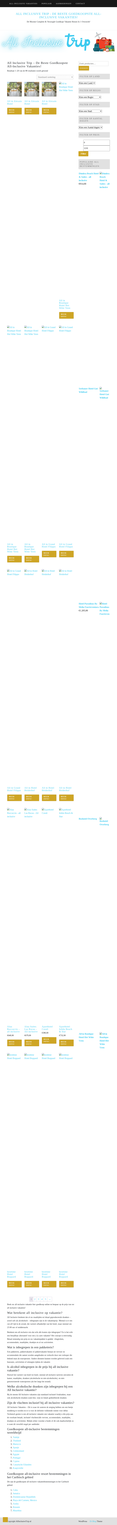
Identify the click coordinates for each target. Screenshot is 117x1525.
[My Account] (109, 4)
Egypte (16, 1454)
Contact (80, 3)
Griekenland (18, 1451)
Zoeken (84, 68)
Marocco (17, 1444)
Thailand (17, 1440)
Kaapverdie (18, 1468)
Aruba (16, 1503)
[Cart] (106, 4)
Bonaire (16, 1507)
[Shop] (102, 4)
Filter (83, 153)
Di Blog (92, 1521)
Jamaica (16, 1493)
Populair (47, 3)
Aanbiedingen (63, 3)
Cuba (15, 1490)
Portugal (16, 1458)
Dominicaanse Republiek (24, 1497)
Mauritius (17, 1510)
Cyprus (16, 1461)
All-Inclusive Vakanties (23, 3)
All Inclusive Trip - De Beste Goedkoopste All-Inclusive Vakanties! (58, 15)
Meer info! (12, 111)
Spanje (16, 1447)
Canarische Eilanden (22, 1464)
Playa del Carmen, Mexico (25, 1500)
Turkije (16, 1437)
